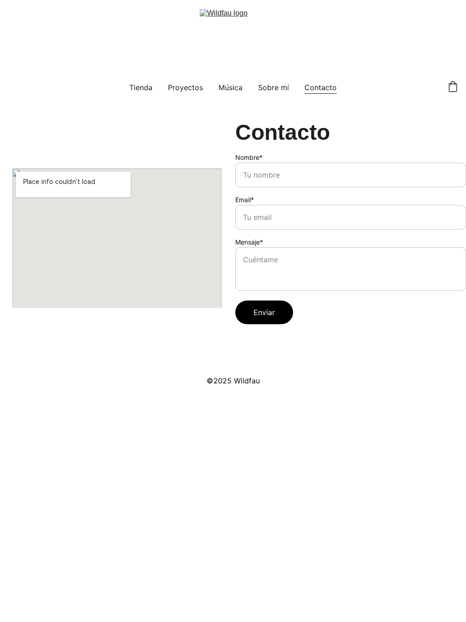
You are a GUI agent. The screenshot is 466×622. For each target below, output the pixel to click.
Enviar (264, 312)
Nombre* (249, 157)
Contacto (320, 87)
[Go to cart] (453, 87)
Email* (244, 200)
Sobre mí (273, 87)
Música (230, 87)
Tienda (140, 87)
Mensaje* (249, 242)
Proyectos (185, 87)
